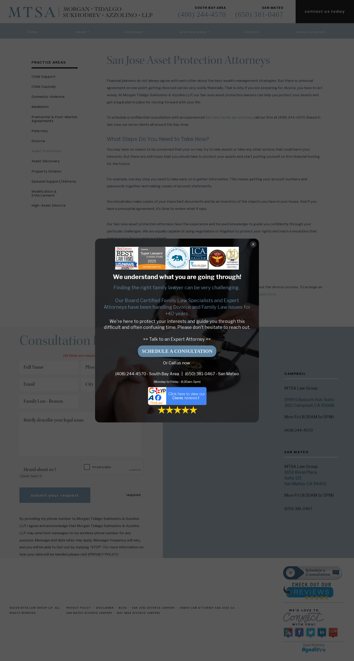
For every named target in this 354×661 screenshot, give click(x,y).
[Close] (253, 244)
